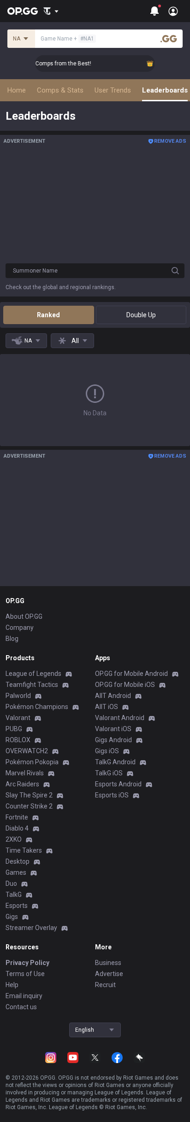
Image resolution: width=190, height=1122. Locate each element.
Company (20, 627)
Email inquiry (24, 996)
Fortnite (17, 817)
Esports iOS (112, 795)
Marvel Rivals (25, 773)
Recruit (105, 984)
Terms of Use (25, 973)
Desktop (18, 861)
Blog (12, 638)
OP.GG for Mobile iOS (125, 684)
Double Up (141, 315)
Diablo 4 (17, 828)
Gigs (12, 916)
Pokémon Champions (37, 706)
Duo (11, 883)
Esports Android (118, 784)
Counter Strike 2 (29, 806)
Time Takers (24, 850)
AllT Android (113, 695)
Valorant (18, 717)
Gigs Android (113, 740)
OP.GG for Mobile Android (131, 673)
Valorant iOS (113, 728)
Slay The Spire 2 (29, 795)
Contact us (21, 1007)
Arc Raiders (22, 784)
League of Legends (33, 673)
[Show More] (51, 11)
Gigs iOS (107, 751)
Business (108, 962)
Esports (17, 905)
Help (12, 984)
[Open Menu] (173, 11)
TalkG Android (115, 762)
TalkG (14, 894)
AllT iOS (106, 706)
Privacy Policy (27, 962)
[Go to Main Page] (22, 11)
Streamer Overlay (31, 927)
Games (16, 872)
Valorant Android (119, 717)
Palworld (18, 695)
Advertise (109, 973)
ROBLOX (18, 740)
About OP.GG (24, 616)
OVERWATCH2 (27, 751)
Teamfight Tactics (32, 684)
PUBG (14, 728)
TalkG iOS (109, 773)
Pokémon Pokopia (32, 762)
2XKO (14, 839)
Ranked (48, 315)
